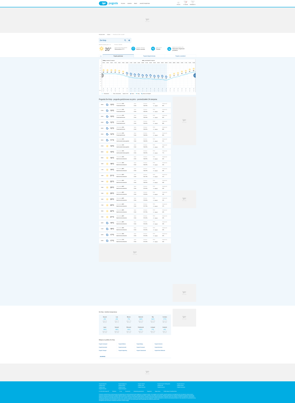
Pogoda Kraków (121, 385)
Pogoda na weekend (180, 56)
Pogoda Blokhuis (122, 344)
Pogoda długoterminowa (149, 56)
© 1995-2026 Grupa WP (104, 391)
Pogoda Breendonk (103, 347)
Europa (130, 3)
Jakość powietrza (145, 3)
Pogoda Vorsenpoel (103, 344)
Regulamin (149, 391)
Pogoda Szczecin (161, 387)
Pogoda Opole (102, 387)
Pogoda (113, 3)
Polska (123, 3)
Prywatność (127, 391)
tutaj (128, 400)
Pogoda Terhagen (102, 350)
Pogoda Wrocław (102, 388)
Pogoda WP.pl (102, 34)
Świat (135, 3)
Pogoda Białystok (102, 383)
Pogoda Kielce (102, 385)
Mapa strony (157, 391)
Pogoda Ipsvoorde (122, 347)
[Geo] (129, 40)
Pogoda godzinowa (118, 56)
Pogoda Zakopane (122, 388)
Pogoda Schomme (158, 344)
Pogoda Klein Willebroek (160, 350)
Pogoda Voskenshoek (141, 350)
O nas (120, 391)
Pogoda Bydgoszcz (122, 383)
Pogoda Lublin (141, 385)
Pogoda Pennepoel (141, 347)
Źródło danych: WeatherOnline (170, 391)
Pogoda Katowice (181, 383)
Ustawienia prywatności (139, 391)
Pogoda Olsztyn (180, 385)
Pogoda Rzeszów (141, 387)
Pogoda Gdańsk (141, 383)
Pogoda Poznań (121, 387)
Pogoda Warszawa (181, 387)
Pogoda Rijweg (140, 344)
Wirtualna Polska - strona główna (103, 3)
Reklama (114, 391)
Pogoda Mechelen (158, 347)
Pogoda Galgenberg (123, 350)
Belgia (108, 34)
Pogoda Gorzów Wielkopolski (163, 383)
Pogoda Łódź (160, 385)
